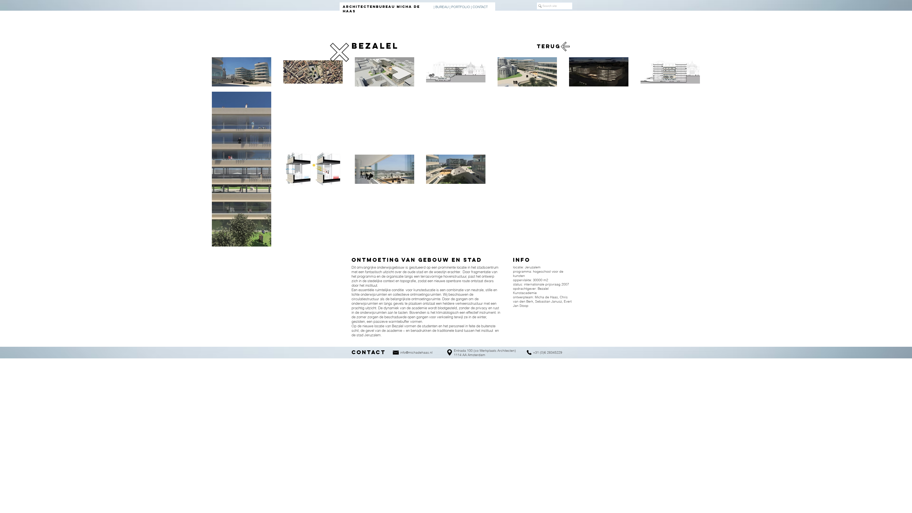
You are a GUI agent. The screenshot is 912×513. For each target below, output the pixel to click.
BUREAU (442, 7)
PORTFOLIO (460, 7)
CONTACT (480, 7)
